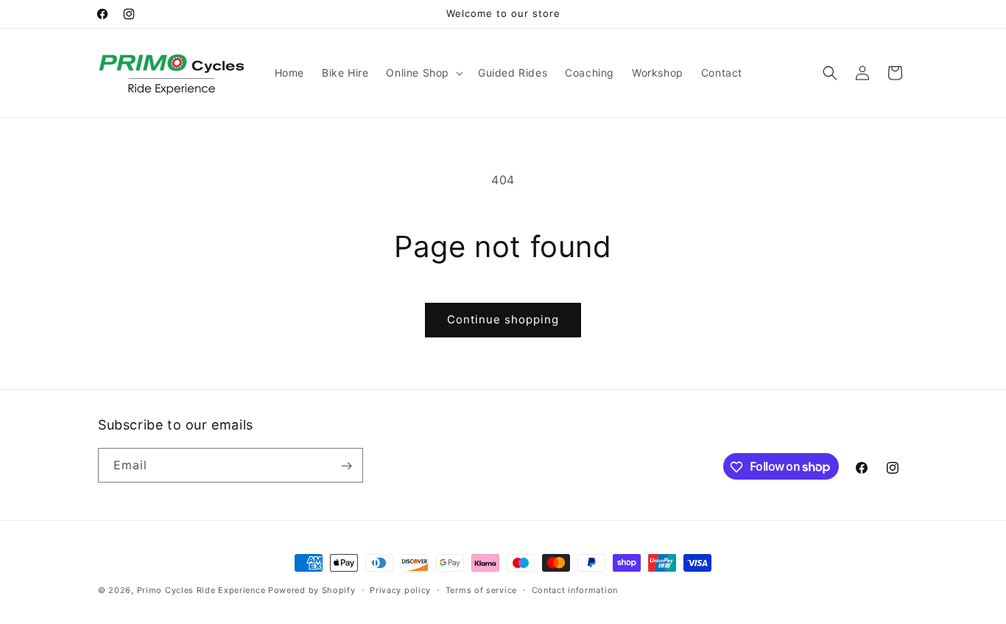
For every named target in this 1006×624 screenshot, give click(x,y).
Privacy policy (400, 589)
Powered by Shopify (312, 590)
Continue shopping (503, 319)
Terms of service (481, 589)
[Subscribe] (346, 466)
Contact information (575, 589)
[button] (423, 72)
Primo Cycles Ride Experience (201, 590)
